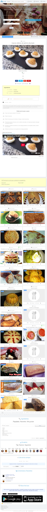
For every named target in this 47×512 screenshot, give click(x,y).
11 (18, 412)
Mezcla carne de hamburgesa (11, 210)
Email (24, 461)
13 (22, 412)
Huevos (3, 182)
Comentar (26, 83)
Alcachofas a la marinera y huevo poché (34, 249)
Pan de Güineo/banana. (34, 363)
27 (2, 414)
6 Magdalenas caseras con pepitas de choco (11, 190)
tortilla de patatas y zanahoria (11, 229)
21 (37, 412)
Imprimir (27, 461)
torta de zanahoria (34, 343)
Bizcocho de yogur (11, 289)
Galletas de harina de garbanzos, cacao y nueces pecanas (10, 475)
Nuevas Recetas (35, 36)
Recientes (23, 421)
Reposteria (12, 287)
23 (41, 412)
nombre (37, 438)
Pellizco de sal (4, 434)
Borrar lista (20, 461)
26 (0, 414)
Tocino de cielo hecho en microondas (11, 378)
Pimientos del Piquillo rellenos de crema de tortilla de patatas (34, 380)
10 (16, 412)
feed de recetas (9, 503)
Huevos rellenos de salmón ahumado (23, 43)
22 (39, 412)
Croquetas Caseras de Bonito (11, 269)
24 (43, 412)
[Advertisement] (23, 167)
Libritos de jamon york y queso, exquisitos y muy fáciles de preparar (11, 313)
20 (35, 412)
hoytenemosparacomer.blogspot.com (9, 133)
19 (33, 412)
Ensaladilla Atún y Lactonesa (11, 329)
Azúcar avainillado (5, 435)
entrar (11, 27)
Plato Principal (11, 208)
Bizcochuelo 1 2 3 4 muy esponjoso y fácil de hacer (11, 395)
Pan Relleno (11, 362)
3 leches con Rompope (34, 307)
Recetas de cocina (4, 1)
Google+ (2, 509)
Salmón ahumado (5, 184)
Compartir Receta (8, 36)
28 (4, 414)
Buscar (40, 425)
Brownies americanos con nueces (11, 346)
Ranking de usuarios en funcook (8, 453)
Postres (11, 247)
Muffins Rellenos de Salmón (34, 210)
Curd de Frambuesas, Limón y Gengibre (34, 327)
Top (17, 445)
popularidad (41, 438)
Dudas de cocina (3, 508)
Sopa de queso (34, 288)
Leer (5, 205)
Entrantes (23, 41)
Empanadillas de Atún (34, 268)
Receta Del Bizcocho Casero (34, 397)
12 (20, 412)
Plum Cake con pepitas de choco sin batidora (34, 190)
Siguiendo (28, 445)
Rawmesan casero (9, 479)
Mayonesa (20, 182)
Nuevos (21, 445)
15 (26, 412)
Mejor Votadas (42, 36)
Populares (16, 421)
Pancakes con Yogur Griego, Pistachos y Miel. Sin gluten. (11, 250)
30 (8, 414)
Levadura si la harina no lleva (7, 433)
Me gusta (19, 83)
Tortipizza (34, 229)
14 (24, 412)
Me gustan (30, 421)
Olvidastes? (18, 25)
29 (6, 414)
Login (9, 1)
